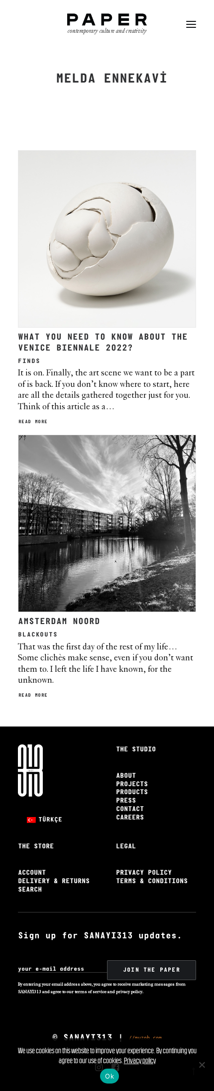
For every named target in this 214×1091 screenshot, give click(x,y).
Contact (130, 809)
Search (30, 890)
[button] (191, 24)
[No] (202, 1065)
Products (132, 792)
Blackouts (38, 635)
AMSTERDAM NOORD (59, 622)
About (126, 776)
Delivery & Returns (54, 881)
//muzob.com (145, 1037)
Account (32, 873)
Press (126, 801)
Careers (130, 817)
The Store (36, 846)
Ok (109, 1076)
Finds (29, 361)
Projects (132, 784)
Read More (33, 422)
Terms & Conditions (152, 881)
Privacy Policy (144, 873)
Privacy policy (140, 1060)
